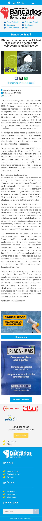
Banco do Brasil (21, 34)
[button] (33, 3)
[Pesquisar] (36, 511)
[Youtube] (18, 3)
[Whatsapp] (23, 3)
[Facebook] (9, 3)
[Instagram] (14, 3)
